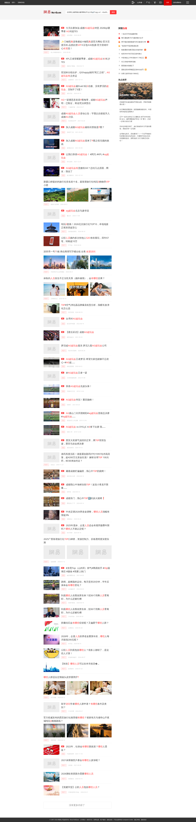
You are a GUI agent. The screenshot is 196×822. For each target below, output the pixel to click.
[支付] (155, 2)
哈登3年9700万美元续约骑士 (131, 54)
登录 (167, 2)
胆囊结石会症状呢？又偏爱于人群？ (85, 622)
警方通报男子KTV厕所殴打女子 (132, 38)
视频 (63, 35)
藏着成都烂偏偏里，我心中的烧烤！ (85, 471)
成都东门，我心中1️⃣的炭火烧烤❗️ (85, 498)
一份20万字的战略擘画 (129, 34)
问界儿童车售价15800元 (130, 73)
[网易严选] (148, 2)
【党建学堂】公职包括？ (80, 787)
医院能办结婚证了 (127, 66)
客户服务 (103, 820)
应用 (13, 2)
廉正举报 (137, 820)
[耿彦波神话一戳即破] (135, 90)
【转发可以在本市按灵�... (80, 663)
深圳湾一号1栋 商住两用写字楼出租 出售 (69, 251)
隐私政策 (109, 820)
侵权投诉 (143, 820)
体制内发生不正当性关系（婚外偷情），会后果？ (74, 278)
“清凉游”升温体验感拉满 (129, 46)
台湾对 (74, 318)
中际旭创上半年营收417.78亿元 (132, 58)
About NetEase (74, 820)
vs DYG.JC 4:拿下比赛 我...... (85, 426)
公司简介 (83, 820)
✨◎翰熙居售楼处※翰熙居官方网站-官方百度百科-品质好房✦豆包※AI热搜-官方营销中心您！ (85, 45)
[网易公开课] (140, 2)
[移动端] (133, 2)
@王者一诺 (76, 372)
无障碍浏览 (21, 2)
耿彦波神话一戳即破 (128, 95)
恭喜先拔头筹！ (78, 386)
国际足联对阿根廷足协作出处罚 (132, 69)
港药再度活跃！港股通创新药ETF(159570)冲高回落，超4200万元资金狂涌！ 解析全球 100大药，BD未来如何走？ (85, 457)
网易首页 (7, 2)
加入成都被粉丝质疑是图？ (84, 127)
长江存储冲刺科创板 (128, 62)
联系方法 (89, 820)
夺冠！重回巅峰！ (80, 399)
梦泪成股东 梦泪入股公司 (84, 345)
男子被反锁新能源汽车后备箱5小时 (133, 42)
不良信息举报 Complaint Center (123, 820)
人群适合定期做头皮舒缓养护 (61, 677)
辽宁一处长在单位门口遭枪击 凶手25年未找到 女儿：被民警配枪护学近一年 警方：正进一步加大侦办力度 (135, 119)
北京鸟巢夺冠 (77, 210)
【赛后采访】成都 (79, 332)
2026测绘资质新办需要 (77, 773)
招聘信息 (96, 820)
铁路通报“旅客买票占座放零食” (132, 50)
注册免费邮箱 (177, 2)
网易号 (46, 52)
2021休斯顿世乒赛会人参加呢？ (80, 760)
